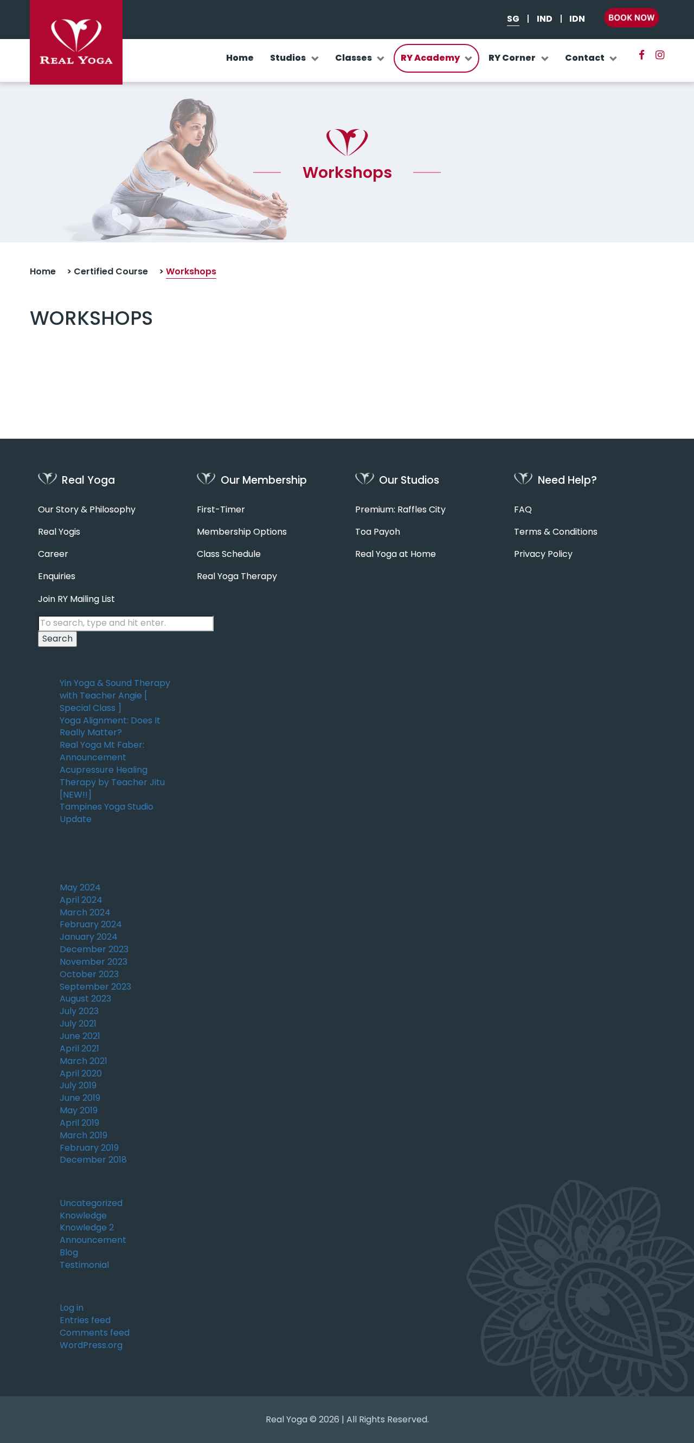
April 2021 (79, 1049)
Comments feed (95, 1333)
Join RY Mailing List (76, 599)
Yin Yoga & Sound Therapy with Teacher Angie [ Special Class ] (115, 695)
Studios (288, 58)
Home (240, 58)
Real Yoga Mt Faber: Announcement (102, 751)
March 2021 (83, 1061)
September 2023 (95, 987)
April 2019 (79, 1123)
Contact (585, 58)
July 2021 (78, 1024)
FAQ (523, 510)
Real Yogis (59, 532)
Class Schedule (229, 554)
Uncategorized (91, 1203)
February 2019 (89, 1148)
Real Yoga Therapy (237, 576)
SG (513, 19)
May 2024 (80, 888)
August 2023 (85, 999)
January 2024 (89, 937)
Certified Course (111, 272)
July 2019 (78, 1086)
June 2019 (80, 1098)
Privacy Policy (543, 554)
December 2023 (94, 949)
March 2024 (85, 913)
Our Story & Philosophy (87, 510)
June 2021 (80, 1036)
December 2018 (93, 1160)
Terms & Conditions (555, 532)
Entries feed (85, 1320)
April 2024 (81, 900)
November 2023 (93, 962)
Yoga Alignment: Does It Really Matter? (110, 727)
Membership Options (242, 532)
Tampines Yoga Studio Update (106, 813)
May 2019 (79, 1111)
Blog (69, 1253)
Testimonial (84, 1265)
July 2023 (79, 1011)
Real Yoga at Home (395, 554)
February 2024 (91, 925)
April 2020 (81, 1074)
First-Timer (221, 510)
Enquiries (56, 576)
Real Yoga (286, 1420)
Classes (353, 58)
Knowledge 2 (87, 1228)
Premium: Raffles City (400, 510)
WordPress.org (91, 1345)
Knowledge (83, 1216)
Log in (71, 1308)
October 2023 (89, 974)
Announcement (93, 1240)
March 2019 (83, 1135)
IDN (577, 19)
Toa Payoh (377, 532)
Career (53, 554)
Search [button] (57, 638)
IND (544, 19)
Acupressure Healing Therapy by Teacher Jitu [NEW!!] (112, 782)
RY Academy (430, 58)
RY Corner (512, 58)
